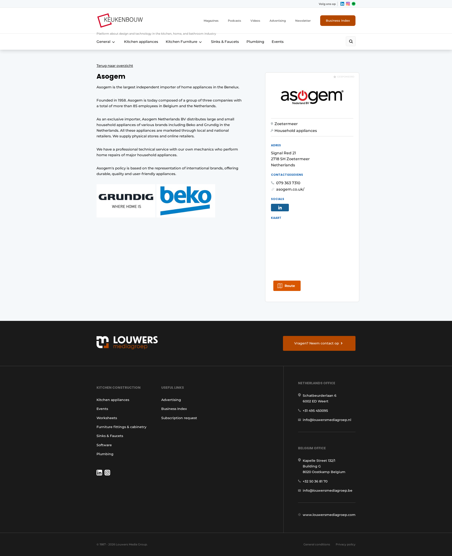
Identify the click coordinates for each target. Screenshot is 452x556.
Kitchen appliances (141, 41)
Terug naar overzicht (115, 65)
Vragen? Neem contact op (316, 343)
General (103, 41)
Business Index (338, 20)
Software (104, 445)
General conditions (316, 544)
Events (278, 41)
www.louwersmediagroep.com (329, 515)
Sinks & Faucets (225, 41)
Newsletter (303, 20)
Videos (255, 20)
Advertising (278, 20)
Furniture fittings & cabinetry (121, 427)
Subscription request (179, 418)
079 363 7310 (288, 183)
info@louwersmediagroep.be (327, 490)
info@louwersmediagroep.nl (327, 420)
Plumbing (255, 41)
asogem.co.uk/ (290, 189)
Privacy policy (345, 544)
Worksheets (107, 418)
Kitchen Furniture (181, 41)
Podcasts (234, 20)
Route (290, 286)
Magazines (211, 20)
